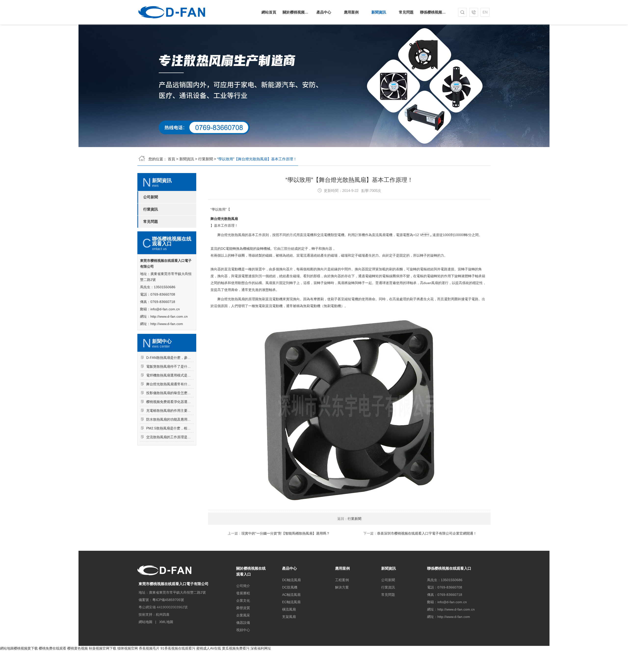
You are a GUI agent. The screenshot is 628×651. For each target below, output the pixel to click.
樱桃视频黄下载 (26, 648)
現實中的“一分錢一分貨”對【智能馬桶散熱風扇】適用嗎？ (285, 533)
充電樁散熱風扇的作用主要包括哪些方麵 (170, 411)
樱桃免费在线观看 (52, 648)
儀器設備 (243, 623)
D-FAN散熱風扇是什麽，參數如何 (170, 358)
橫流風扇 (289, 609)
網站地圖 (145, 622)
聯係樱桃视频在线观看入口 (433, 12)
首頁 (171, 159)
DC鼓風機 (289, 587)
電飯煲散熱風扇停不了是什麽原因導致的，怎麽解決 (170, 366)
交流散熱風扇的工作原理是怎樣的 (170, 437)
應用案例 (351, 12)
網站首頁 (269, 12)
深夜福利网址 (260, 648)
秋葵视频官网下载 (102, 648)
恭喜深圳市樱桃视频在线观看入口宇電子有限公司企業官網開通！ (427, 533)
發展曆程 (243, 593)
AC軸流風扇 (291, 595)
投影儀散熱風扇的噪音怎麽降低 (170, 393)
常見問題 (406, 12)
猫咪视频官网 (127, 648)
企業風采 (243, 615)
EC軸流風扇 (291, 602)
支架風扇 (289, 617)
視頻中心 (243, 630)
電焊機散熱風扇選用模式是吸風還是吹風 (170, 375)
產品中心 (323, 12)
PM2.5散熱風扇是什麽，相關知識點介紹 (170, 428)
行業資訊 (150, 209)
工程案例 (342, 580)
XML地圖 (166, 622)
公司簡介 (243, 586)
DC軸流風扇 (291, 580)
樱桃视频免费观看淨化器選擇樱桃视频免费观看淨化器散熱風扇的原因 (170, 402)
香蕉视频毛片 (149, 648)
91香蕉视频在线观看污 (177, 648)
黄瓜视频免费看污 (235, 648)
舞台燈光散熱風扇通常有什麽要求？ (170, 384)
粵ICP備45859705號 (168, 600)
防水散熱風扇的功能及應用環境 (170, 419)
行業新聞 (205, 159)
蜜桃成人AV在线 (208, 648)
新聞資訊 (378, 12)
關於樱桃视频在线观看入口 (296, 12)
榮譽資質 (243, 608)
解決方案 (342, 587)
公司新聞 (150, 197)
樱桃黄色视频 (77, 648)
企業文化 (243, 600)
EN (485, 12)
